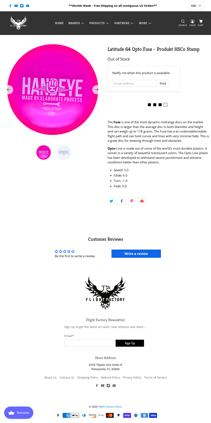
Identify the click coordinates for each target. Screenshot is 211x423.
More (143, 23)
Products (97, 23)
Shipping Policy (87, 377)
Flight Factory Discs (110, 406)
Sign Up (130, 343)
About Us (50, 377)
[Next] (96, 89)
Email (69, 336)
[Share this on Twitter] (111, 201)
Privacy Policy (132, 377)
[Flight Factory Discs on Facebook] (10, 6)
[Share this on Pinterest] (132, 201)
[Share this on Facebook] (121, 201)
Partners (121, 23)
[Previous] (8, 89)
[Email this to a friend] (142, 201)
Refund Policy (110, 377)
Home (59, 23)
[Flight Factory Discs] (18, 23)
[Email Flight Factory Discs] (27, 6)
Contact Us (67, 377)
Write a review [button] (136, 253)
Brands (74, 23)
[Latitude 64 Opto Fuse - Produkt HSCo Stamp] (52, 89)
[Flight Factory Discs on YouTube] (16, 6)
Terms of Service (155, 377)
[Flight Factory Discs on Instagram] (22, 6)
